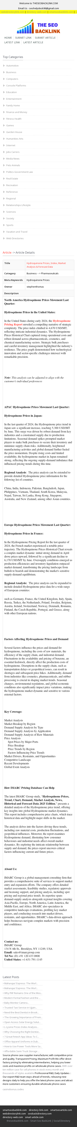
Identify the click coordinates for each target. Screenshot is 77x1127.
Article (7, 252)
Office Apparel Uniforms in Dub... (21, 1041)
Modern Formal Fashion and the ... (22, 997)
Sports (9, 225)
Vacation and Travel (16, 231)
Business (11, 72)
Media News (13, 158)
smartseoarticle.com (61, 1110)
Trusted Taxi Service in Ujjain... (20, 1007)
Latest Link (12, 42)
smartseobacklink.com (55, 11)
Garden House (14, 132)
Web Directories (15, 238)
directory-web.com (31, 11)
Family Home (13, 105)
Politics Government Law (19, 171)
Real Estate (12, 178)
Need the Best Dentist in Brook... (21, 1012)
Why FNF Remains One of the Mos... (23, 993)
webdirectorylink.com (14, 1113)
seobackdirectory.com (40, 1113)
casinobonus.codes (13, 1089)
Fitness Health (13, 118)
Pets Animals (13, 165)
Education (11, 92)
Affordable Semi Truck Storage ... (22, 1051)
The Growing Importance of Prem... (23, 1017)
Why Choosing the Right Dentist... (22, 1031)
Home (8, 37)
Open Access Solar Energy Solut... (22, 1022)
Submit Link (23, 37)
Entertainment (13, 98)
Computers (12, 78)
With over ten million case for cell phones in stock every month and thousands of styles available (38, 1069)
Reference (12, 191)
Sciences (11, 211)
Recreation (12, 185)
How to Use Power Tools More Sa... (23, 1046)
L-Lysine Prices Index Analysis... (21, 1027)
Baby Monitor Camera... (16, 1002)
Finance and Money (16, 112)
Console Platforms (16, 85)
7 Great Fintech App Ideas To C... (21, 1036)
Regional (11, 198)
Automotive (12, 65)
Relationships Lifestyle (18, 205)
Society (10, 218)
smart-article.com (34, 1117)
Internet (10, 145)
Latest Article (33, 42)
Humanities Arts (14, 138)
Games (10, 125)
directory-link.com (38, 1110)
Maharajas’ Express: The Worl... (21, 983)
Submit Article (45, 37)
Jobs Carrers (13, 152)
